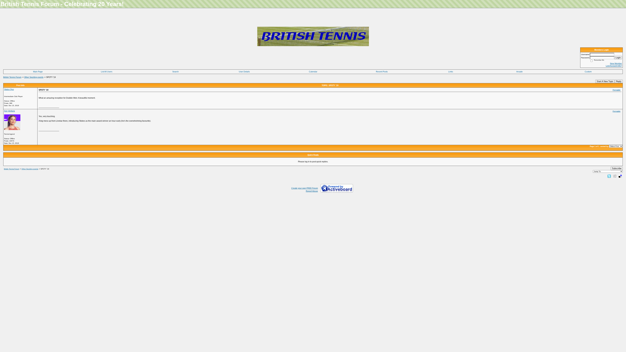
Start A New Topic (605, 81)
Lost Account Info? (614, 66)
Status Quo (9, 89)
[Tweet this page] (609, 176)
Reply (618, 81)
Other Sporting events (33, 77)
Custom (588, 72)
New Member (616, 63)
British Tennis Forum (12, 77)
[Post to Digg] (614, 176)
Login (618, 57)
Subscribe (616, 168)
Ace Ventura (9, 111)
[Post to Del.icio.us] (620, 176)
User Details (244, 72)
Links (450, 72)
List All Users (106, 72)
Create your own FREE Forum (304, 188)
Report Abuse (312, 191)
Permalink (616, 90)
